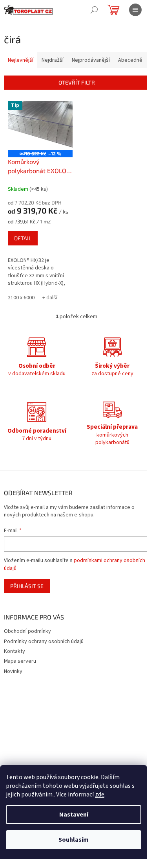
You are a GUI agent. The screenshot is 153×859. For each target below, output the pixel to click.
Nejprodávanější (91, 60)
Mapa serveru (20, 661)
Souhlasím (73, 839)
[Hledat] (94, 10)
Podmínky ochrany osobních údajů (44, 641)
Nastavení (73, 814)
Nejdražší (53, 60)
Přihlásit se (27, 585)
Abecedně (130, 60)
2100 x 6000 (21, 298)
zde (99, 794)
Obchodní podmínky (27, 631)
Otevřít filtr (76, 82)
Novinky (13, 671)
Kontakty (14, 651)
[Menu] (135, 10)
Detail (22, 238)
